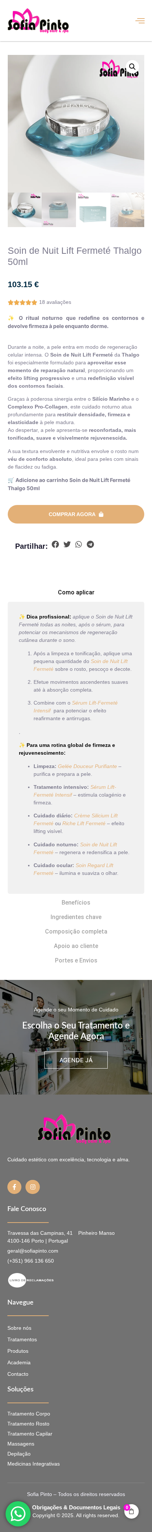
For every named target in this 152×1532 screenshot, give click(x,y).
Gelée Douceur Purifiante (87, 766)
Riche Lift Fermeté (84, 823)
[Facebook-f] (14, 1187)
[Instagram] (32, 1187)
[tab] (76, 592)
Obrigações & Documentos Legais (76, 1507)
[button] (132, 66)
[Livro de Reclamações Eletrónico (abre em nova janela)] (63, 1280)
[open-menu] (140, 20)
